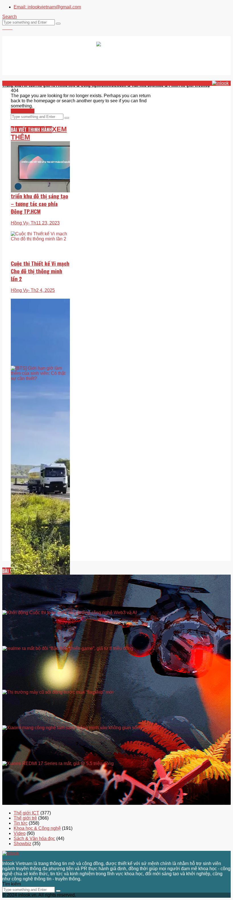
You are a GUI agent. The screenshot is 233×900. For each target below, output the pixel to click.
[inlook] (116, 55)
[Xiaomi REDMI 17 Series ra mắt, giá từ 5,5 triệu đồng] (116, 803)
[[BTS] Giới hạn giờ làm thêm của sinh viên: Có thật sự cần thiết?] (40, 385)
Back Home (22, 111)
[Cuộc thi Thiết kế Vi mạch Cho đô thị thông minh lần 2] (40, 253)
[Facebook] (4, 27)
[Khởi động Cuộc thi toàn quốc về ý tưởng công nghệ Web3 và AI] (116, 643)
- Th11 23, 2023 (44, 223)
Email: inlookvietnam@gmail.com (47, 7)
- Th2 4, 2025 (41, 290)
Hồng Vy (19, 223)
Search (9, 16)
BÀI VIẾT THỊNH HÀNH (31, 129)
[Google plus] (7, 27)
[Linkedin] (11, 27)
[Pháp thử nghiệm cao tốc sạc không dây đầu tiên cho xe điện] (40, 453)
